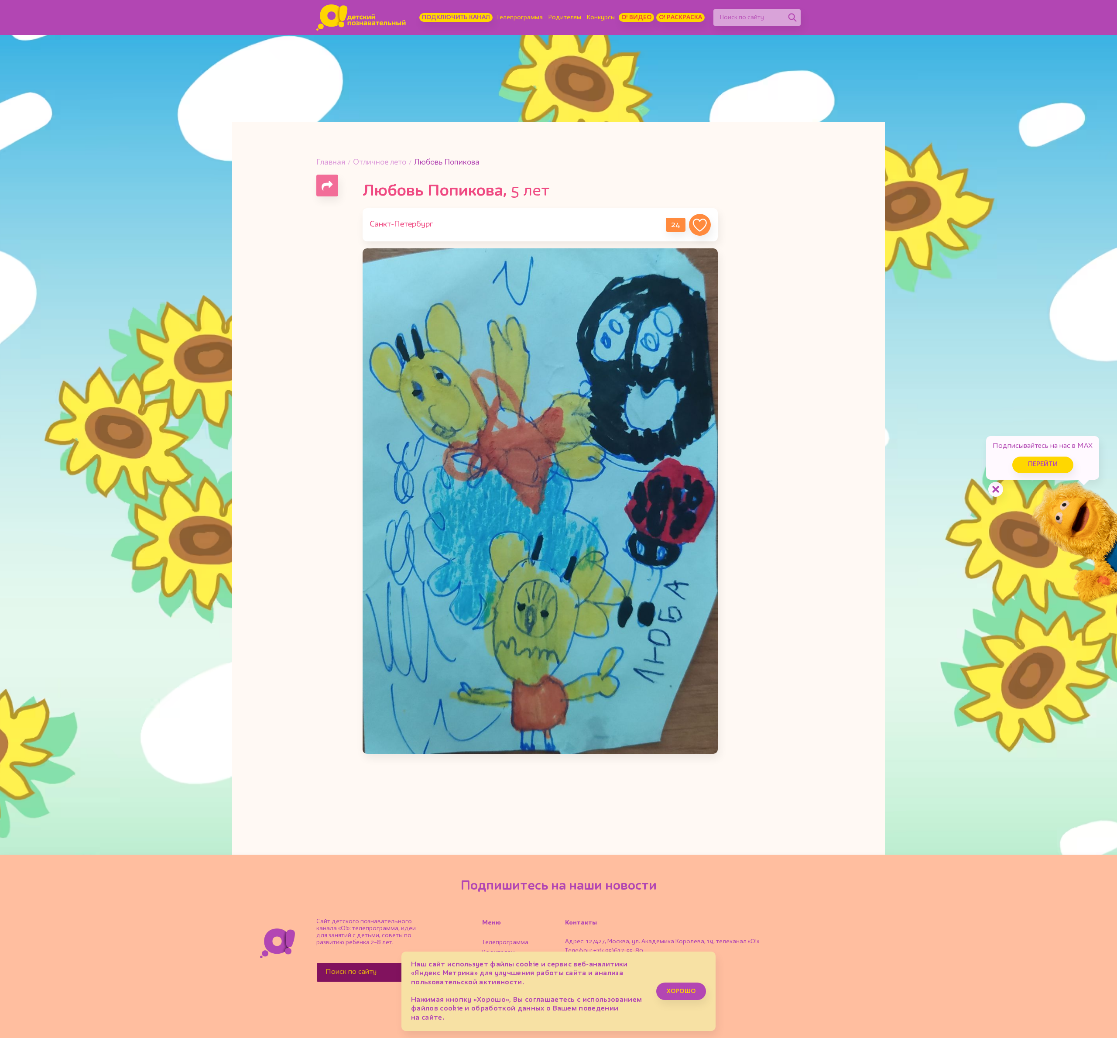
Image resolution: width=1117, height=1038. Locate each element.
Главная (330, 162)
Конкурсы (601, 17)
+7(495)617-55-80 (618, 950)
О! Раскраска (680, 17)
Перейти (1043, 464)
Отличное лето (379, 162)
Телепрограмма (520, 17)
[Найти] (792, 17)
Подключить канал (456, 17)
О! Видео (636, 17)
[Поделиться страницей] (327, 185)
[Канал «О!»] (361, 17)
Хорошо (681, 991)
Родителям (564, 17)
